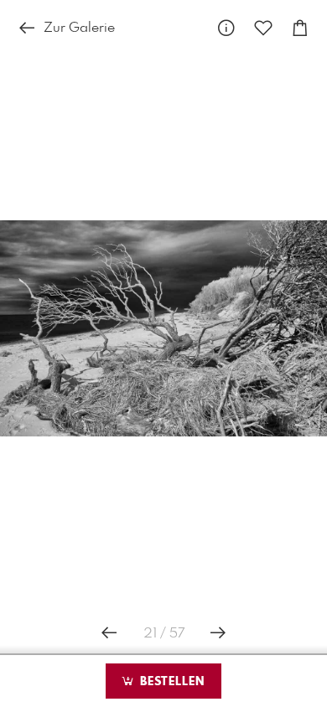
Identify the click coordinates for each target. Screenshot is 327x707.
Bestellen (170, 682)
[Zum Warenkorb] (300, 29)
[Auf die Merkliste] (263, 29)
